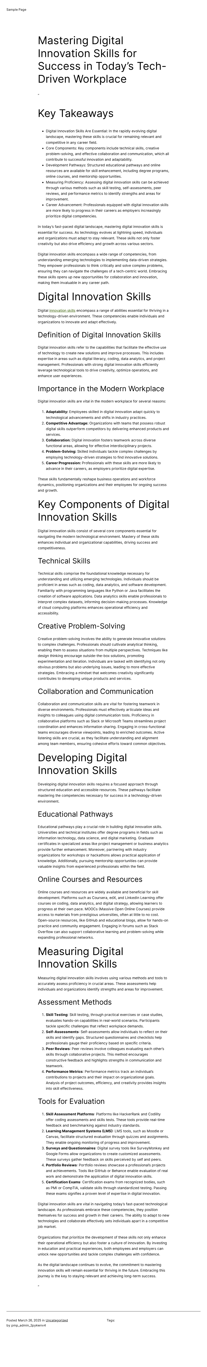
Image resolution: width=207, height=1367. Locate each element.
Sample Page (16, 9)
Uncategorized (57, 1320)
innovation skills (62, 310)
